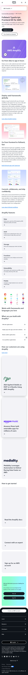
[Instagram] (9, 657)
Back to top (13, 660)
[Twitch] (11, 657)
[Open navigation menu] (2, 2)
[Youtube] (13, 657)
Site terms (8, 664)
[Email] (18, 657)
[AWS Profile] (25, 2)
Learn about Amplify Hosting (9, 119)
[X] (2, 657)
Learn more (4, 352)
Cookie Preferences (6, 668)
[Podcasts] (16, 657)
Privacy (3, 664)
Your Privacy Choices (6, 666)
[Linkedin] (6, 657)
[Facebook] (4, 657)
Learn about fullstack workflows (10, 207)
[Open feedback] (26, 337)
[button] (7, 8)
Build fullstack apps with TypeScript (11, 165)
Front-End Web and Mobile (8, 13)
